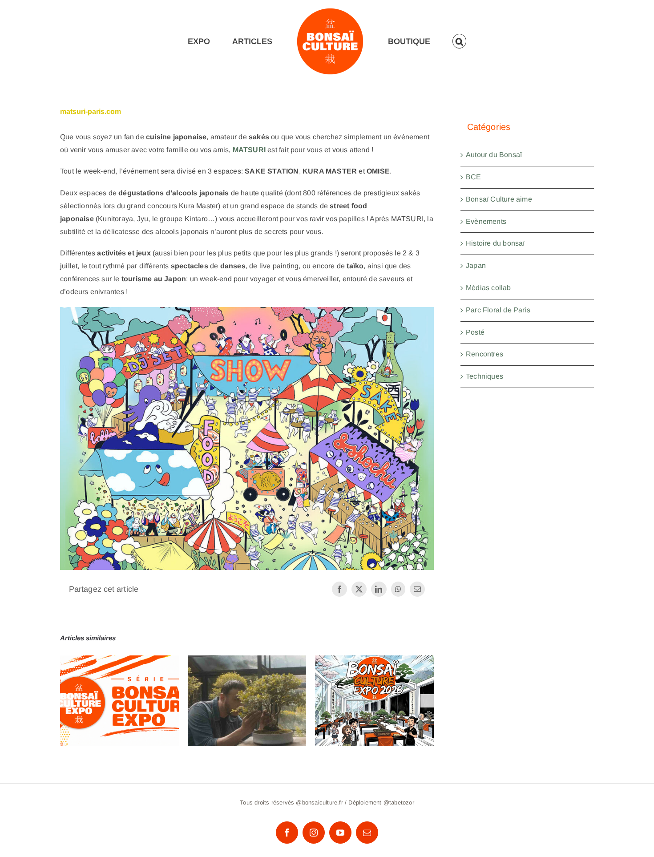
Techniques (484, 376)
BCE (473, 177)
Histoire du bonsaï (495, 243)
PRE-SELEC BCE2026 (374, 692)
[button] (463, 41)
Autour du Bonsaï (494, 154)
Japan (476, 265)
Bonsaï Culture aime (499, 199)
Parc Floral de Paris (498, 310)
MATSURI (249, 150)
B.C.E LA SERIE (119, 692)
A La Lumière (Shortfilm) (247, 692)
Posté (475, 332)
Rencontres (484, 354)
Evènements (486, 221)
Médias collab (488, 287)
